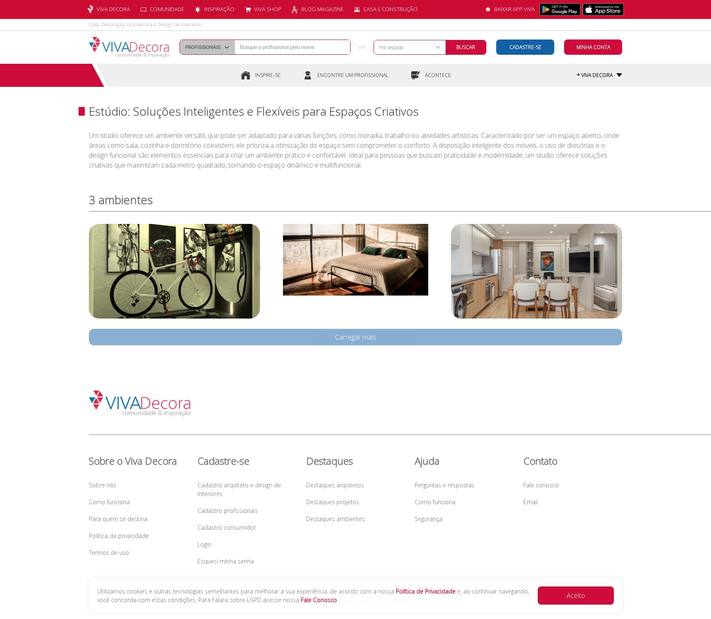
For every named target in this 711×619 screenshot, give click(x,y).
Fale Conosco (319, 600)
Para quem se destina (118, 519)
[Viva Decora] (129, 47)
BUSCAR (465, 47)
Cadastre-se (525, 47)
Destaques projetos (332, 502)
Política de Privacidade (425, 591)
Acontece (438, 75)
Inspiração (219, 9)
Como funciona (109, 502)
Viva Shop (267, 9)
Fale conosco (541, 485)
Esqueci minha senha (226, 561)
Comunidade (167, 9)
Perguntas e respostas (444, 485)
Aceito (576, 595)
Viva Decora (113, 9)
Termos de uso (109, 552)
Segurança (428, 519)
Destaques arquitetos (335, 485)
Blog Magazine (322, 9)
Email (530, 502)
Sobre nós (102, 485)
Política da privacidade (119, 536)
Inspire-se (268, 75)
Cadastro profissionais (228, 510)
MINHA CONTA (593, 47)
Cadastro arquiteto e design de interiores (239, 489)
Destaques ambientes (335, 519)
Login (204, 544)
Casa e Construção (390, 9)
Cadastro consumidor (227, 527)
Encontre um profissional (352, 75)
